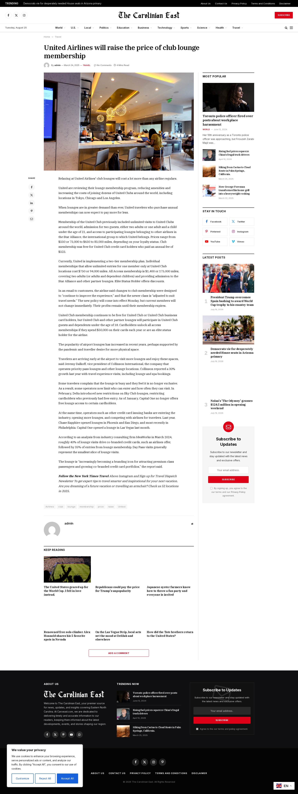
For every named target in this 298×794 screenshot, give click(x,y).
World (58, 27)
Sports (185, 27)
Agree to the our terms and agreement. (223, 729)
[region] (45, 765)
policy (232, 729)
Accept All (67, 778)
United (121, 506)
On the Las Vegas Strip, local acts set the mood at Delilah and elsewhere (118, 635)
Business (143, 27)
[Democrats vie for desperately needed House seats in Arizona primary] (228, 329)
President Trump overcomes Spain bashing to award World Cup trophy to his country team (232, 301)
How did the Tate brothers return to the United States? (170, 634)
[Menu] (291, 28)
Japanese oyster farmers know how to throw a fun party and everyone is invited (168, 590)
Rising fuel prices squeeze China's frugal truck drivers (234, 153)
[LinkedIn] (31, 203)
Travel (236, 27)
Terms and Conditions (263, 3)
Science (202, 27)
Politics (104, 27)
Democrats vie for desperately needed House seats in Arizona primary (62, 3)
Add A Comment (118, 653)
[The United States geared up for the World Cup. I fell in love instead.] (67, 569)
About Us (206, 3)
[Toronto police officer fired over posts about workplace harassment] (228, 97)
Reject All (45, 778)
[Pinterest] (31, 211)
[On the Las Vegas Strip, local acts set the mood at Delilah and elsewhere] (118, 614)
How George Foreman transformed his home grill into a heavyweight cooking (234, 190)
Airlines (50, 506)
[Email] (31, 219)
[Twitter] (31, 195)
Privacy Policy (239, 3)
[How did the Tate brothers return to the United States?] (170, 614)
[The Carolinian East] (148, 15)
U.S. (73, 27)
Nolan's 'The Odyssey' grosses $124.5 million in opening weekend (231, 404)
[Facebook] (31, 187)
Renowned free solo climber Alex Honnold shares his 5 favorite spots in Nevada (67, 635)
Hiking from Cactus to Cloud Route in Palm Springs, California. (235, 171)
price (101, 506)
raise (111, 506)
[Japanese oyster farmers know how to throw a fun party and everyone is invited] (170, 569)
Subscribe (284, 15)
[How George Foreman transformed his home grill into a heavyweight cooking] (209, 190)
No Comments (104, 65)
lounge (71, 506)
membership (87, 506)
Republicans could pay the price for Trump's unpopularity (117, 589)
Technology (164, 27)
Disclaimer (285, 3)
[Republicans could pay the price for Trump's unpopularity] (118, 569)
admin (57, 65)
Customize (22, 778)
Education (123, 27)
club (60, 506)
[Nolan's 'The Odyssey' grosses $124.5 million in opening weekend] (228, 381)
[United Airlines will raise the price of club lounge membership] (119, 122)
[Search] (286, 28)
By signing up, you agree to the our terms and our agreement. (229, 492)
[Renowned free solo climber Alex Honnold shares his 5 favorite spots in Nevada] (67, 614)
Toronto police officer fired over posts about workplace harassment (228, 120)
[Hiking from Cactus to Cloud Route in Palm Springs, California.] (209, 171)
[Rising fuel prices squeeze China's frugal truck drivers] (209, 155)
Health (220, 27)
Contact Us (221, 3)
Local (87, 27)
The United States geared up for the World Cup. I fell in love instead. (66, 590)
